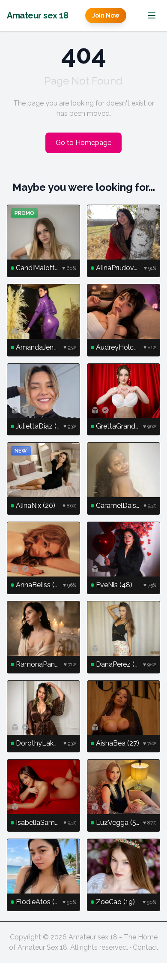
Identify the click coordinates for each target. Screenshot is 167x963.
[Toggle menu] (151, 15)
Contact (145, 947)
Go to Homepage (83, 143)
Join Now (105, 15)
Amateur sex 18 (37, 15)
